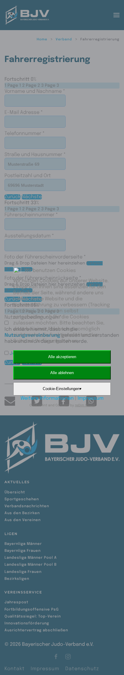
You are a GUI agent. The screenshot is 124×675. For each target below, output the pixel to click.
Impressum (91, 398)
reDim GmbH (85, 405)
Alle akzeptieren (62, 357)
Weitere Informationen (47, 398)
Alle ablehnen (62, 372)
